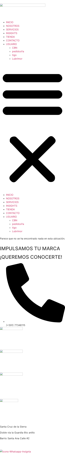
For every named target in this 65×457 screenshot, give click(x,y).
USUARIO (11, 44)
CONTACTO (13, 40)
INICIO (9, 22)
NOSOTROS (12, 25)
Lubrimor (17, 58)
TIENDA (10, 36)
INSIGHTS (11, 33)
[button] (32, 126)
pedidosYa (18, 51)
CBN (14, 47)
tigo (14, 55)
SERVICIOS (12, 29)
